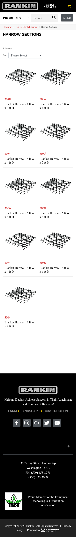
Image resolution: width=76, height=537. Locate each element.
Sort (5, 55)
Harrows (8, 26)
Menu (67, 18)
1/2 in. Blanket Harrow (27, 26)
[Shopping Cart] (70, 6)
